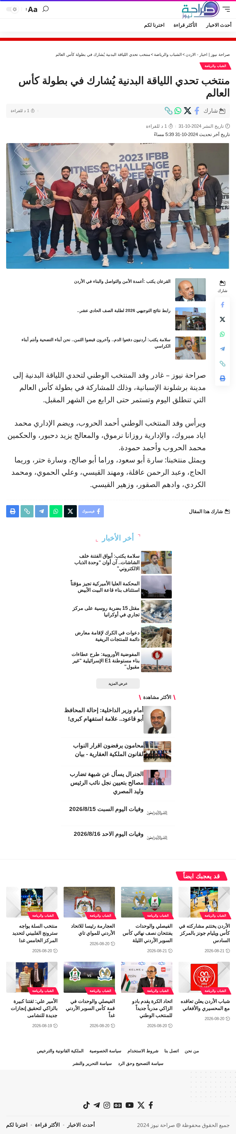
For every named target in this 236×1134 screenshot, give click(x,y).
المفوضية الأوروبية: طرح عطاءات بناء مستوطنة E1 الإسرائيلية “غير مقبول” (106, 661)
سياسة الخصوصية (105, 1050)
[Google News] (117, 1105)
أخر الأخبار (118, 538)
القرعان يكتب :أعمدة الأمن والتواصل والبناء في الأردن (122, 281)
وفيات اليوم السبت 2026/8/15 (106, 809)
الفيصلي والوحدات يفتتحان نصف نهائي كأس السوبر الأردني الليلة (147, 933)
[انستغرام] (107, 1105)
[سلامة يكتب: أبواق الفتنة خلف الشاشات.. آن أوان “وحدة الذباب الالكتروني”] (156, 562)
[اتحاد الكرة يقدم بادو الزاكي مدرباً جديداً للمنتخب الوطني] (146, 977)
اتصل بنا (171, 1050)
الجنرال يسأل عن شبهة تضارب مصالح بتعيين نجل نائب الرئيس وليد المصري (107, 782)
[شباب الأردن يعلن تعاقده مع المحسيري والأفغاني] (204, 977)
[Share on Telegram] (222, 348)
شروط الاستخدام (143, 1050)
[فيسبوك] (151, 1105)
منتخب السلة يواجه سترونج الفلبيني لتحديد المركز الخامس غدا (34, 933)
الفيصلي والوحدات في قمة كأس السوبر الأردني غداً (90, 1008)
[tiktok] (86, 1105)
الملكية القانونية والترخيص (60, 1050)
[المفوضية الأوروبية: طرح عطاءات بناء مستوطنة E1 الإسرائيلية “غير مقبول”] (156, 660)
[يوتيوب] (129, 1105)
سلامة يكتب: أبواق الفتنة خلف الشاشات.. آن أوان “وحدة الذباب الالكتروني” (107, 562)
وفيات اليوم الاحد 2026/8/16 (109, 834)
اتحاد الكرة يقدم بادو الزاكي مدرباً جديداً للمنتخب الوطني (152, 1008)
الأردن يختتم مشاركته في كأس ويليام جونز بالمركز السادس (204, 933)
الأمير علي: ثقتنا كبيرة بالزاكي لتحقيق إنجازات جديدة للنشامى (34, 1008)
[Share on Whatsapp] (178, 111)
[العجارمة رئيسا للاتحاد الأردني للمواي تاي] (89, 902)
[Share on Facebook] (197, 111)
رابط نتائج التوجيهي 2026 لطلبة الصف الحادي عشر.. (124, 310)
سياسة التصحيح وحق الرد (140, 1063)
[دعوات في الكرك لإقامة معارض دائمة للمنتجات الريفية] (156, 636)
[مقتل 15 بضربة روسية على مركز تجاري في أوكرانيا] (156, 611)
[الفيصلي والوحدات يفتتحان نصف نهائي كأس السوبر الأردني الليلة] (146, 902)
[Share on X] (187, 111)
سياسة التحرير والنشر (92, 1063)
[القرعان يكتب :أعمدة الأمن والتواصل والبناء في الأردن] (190, 289)
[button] (224, 9)
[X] (141, 1105)
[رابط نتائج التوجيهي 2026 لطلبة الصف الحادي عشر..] (190, 318)
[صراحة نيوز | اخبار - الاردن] (200, 9)
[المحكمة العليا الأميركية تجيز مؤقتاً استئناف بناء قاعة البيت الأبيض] (156, 586)
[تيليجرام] (96, 1105)
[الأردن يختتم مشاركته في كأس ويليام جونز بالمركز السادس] (204, 902)
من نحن (192, 1050)
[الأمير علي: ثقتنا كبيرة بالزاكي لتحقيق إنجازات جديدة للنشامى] (31, 977)
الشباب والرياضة (215, 66)
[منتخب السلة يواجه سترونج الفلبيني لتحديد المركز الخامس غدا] (31, 902)
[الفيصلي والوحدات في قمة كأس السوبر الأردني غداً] (89, 977)
